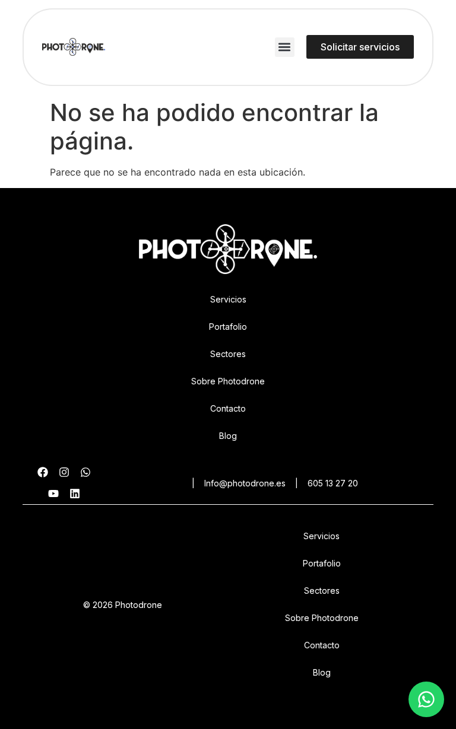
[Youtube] (53, 493)
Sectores (228, 354)
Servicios (228, 299)
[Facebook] (42, 472)
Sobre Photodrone (228, 381)
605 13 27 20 (333, 483)
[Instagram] (64, 472)
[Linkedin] (75, 493)
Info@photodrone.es (245, 483)
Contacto (228, 408)
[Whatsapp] (85, 472)
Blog (228, 436)
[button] (284, 47)
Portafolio (228, 326)
